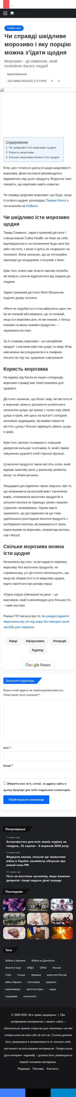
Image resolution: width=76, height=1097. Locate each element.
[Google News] (38, 665)
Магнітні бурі (13, 967)
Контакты (52, 1068)
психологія (29, 996)
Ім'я (7, 747)
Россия (57, 967)
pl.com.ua (44, 1035)
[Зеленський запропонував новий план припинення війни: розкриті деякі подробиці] (38, 933)
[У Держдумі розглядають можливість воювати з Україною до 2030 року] (14, 919)
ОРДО (30, 967)
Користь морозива (21, 152)
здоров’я (51, 982)
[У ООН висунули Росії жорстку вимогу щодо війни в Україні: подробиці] (62, 919)
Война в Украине (15, 960)
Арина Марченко (17, 74)
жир (14, 641)
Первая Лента (56, 200)
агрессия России (57, 975)
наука (52, 989)
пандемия (11, 996)
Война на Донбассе (43, 960)
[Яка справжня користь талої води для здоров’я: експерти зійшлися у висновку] (38, 919)
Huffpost (32, 206)
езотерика (33, 982)
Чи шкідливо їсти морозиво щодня (32, 147)
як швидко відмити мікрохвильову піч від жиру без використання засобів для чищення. (36, 621)
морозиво (36, 641)
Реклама (38, 1068)
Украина (36, 975)
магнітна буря (35, 989)
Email (8, 765)
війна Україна (13, 982)
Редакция (24, 1068)
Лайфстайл (14, 28)
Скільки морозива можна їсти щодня (34, 157)
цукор (38, 650)
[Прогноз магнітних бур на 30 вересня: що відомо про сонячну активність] (62, 933)
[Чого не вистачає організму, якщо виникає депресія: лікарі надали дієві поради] (62, 905)
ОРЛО (43, 967)
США (8, 975)
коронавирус (13, 989)
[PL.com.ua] (19, 13)
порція (60, 641)
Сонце (21, 975)
